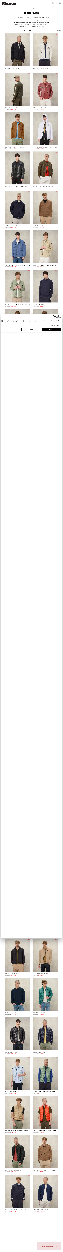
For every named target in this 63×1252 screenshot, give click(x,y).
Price (35, 30)
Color (29, 30)
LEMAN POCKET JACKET (12, 68)
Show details (55, 325)
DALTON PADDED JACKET (13, 973)
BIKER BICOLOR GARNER (40, 68)
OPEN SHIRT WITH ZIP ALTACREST (43, 1209)
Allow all (51, 329)
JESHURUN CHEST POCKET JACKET (16, 147)
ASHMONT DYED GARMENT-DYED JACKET (17, 265)
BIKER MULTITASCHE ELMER (14, 1170)
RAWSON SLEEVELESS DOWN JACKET (16, 1091)
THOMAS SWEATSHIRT (40, 304)
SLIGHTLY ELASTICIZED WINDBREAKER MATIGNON (45, 147)
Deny (31, 329)
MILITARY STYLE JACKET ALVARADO (44, 1170)
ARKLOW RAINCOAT (11, 226)
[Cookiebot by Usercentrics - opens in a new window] (54, 316)
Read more (31, 28)
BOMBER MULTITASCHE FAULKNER (43, 186)
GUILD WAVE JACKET (39, 1013)
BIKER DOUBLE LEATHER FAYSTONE (16, 186)
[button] (31, 29)
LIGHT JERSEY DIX (10, 1013)
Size (24, 30)
